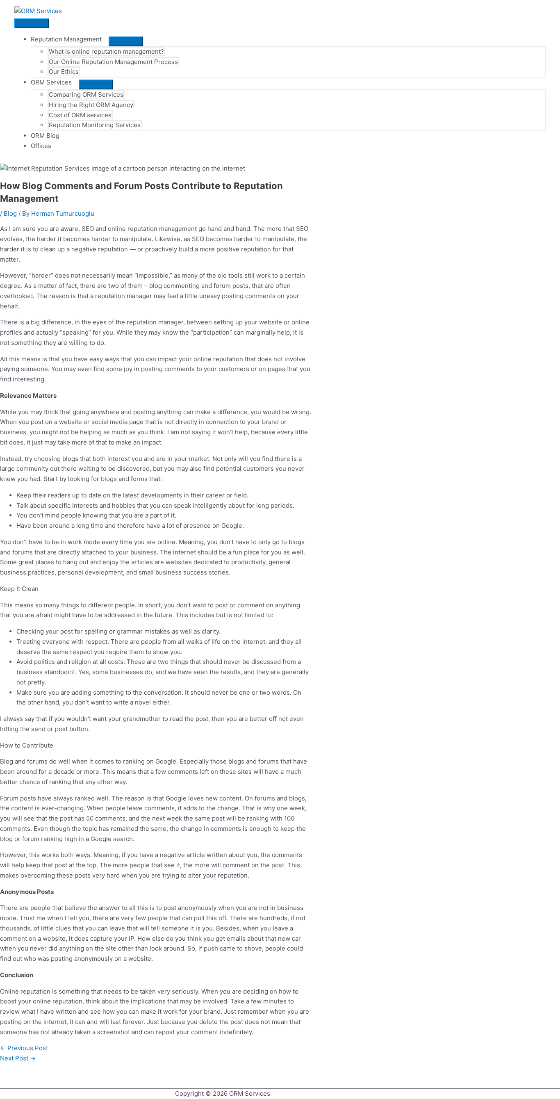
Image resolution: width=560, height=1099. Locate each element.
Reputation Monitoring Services (95, 125)
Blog (10, 213)
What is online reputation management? (106, 51)
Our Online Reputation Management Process (113, 62)
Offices (41, 146)
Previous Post (24, 1048)
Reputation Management (66, 39)
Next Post (18, 1058)
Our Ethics (64, 71)
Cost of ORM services (80, 115)
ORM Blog (45, 135)
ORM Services (51, 82)
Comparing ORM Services (86, 94)
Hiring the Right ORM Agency (91, 105)
